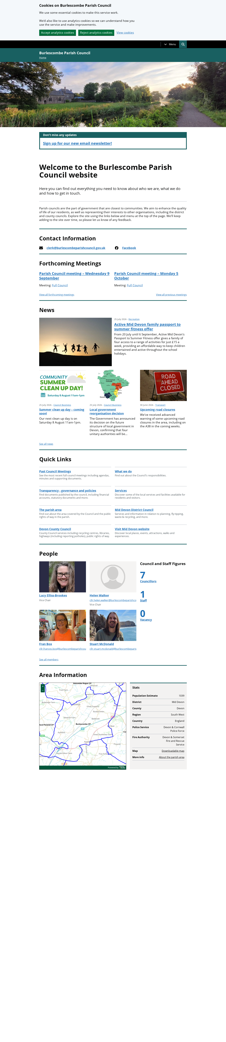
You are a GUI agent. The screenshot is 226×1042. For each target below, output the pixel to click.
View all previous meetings (171, 294)
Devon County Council (55, 529)
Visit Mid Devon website (132, 529)
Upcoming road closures (157, 410)
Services (121, 491)
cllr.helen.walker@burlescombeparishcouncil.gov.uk (120, 600)
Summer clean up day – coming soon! (61, 411)
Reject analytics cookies (96, 33)
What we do (123, 471)
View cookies (125, 32)
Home (42, 57)
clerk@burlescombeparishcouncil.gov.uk (76, 248)
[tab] (170, 44)
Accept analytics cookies (57, 33)
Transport (160, 404)
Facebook (129, 248)
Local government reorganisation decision (107, 411)
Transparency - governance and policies (67, 491)
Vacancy (146, 620)
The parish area (50, 510)
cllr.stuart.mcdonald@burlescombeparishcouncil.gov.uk (122, 649)
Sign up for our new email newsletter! (77, 143)
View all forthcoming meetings (56, 294)
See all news (46, 444)
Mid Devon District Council (134, 510)
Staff (143, 601)
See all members (48, 659)
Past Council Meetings (55, 471)
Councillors (148, 581)
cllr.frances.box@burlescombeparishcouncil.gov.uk (68, 649)
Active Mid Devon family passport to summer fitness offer (147, 326)
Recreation (134, 319)
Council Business (62, 404)
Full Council (60, 285)
